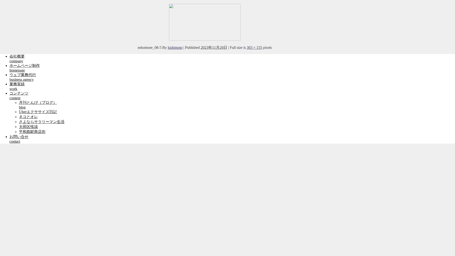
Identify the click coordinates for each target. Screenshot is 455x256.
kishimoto (175, 48)
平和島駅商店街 (32, 132)
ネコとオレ (28, 117)
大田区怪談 (28, 127)
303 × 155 (254, 48)
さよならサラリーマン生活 (41, 122)
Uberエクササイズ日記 (38, 112)
